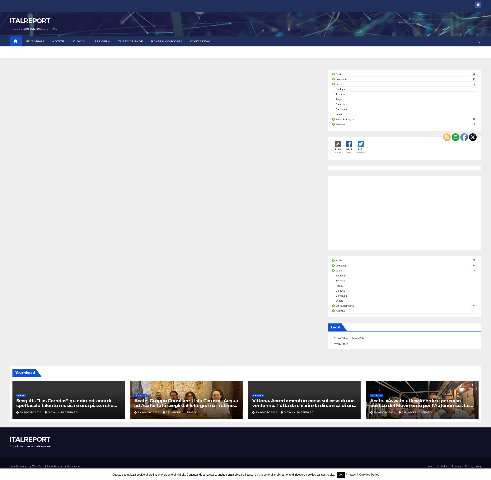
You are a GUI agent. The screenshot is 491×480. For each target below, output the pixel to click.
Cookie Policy (359, 338)
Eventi (21, 395)
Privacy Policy (341, 338)
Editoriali (35, 41)
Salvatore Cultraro (181, 412)
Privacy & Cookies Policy (362, 474)
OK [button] (341, 474)
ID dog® (79, 41)
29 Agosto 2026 (149, 412)
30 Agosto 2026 (31, 412)
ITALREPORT (30, 21)
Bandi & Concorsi (166, 41)
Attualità (140, 395)
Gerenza (456, 466)
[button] (478, 41)
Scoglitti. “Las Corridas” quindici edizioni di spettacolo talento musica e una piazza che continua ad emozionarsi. (64, 405)
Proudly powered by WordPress (27, 466)
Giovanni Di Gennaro (63, 412)
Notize (58, 41)
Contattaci (200, 41)
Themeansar (73, 466)
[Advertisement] (364, 216)
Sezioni (101, 41)
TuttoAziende (130, 41)
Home (430, 466)
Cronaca (258, 395)
